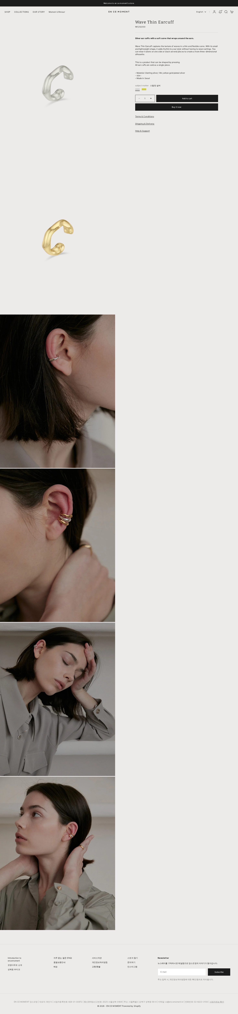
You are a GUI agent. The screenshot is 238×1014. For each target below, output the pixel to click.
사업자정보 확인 (217, 1002)
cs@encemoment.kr (174, 1002)
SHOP (7, 12)
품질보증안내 (59, 962)
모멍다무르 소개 (15, 965)
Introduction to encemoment (14, 959)
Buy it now (176, 107)
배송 (55, 966)
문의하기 (131, 962)
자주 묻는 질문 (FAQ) (63, 958)
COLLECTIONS (21, 12)
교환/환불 (96, 966)
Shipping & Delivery (144, 123)
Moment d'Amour (57, 12)
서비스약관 (97, 958)
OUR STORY (39, 12)
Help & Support (142, 131)
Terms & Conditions (144, 116)
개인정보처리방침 (100, 962)
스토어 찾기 (132, 958)
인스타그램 (132, 966)
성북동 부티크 (14, 969)
